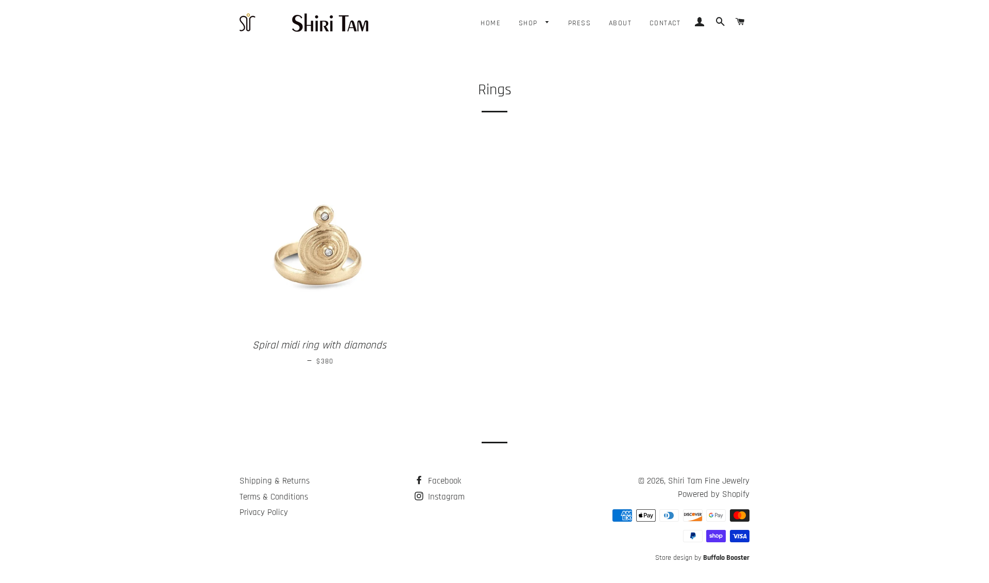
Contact (665, 23)
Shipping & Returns (275, 481)
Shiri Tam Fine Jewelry (708, 481)
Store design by (702, 557)
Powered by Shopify (713, 494)
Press (579, 23)
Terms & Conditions (274, 497)
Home (491, 23)
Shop (529, 23)
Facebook (443, 481)
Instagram (445, 497)
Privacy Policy (264, 512)
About (620, 23)
